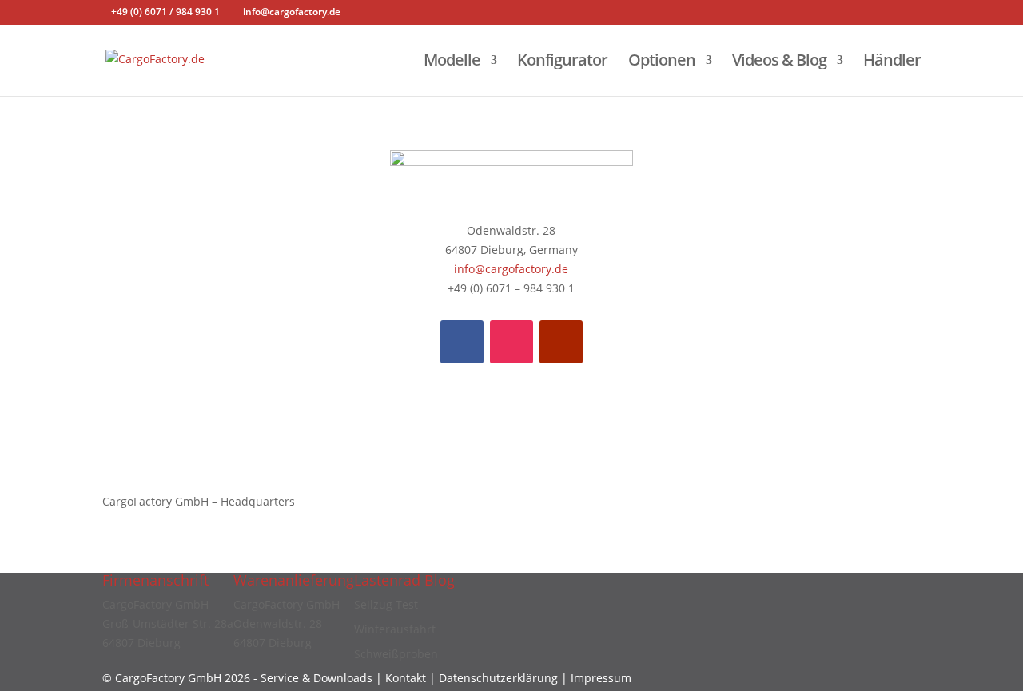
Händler (892, 62)
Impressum (601, 677)
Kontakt (407, 677)
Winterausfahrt (395, 629)
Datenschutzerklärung (498, 677)
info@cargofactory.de (511, 268)
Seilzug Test (386, 604)
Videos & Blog (779, 62)
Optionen (661, 62)
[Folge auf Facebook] (462, 341)
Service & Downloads (316, 677)
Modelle (452, 62)
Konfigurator (562, 62)
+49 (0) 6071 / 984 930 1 (165, 11)
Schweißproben (396, 653)
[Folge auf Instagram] (511, 341)
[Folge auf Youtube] (561, 341)
